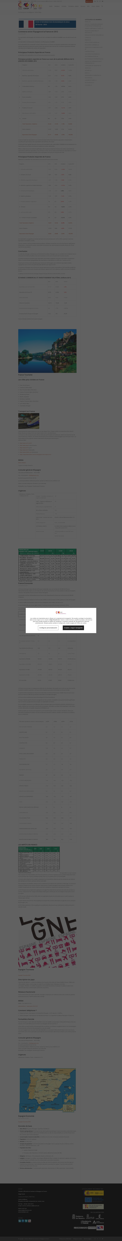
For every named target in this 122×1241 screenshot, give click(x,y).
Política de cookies (81, 623)
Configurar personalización (48, 628)
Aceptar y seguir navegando (73, 628)
